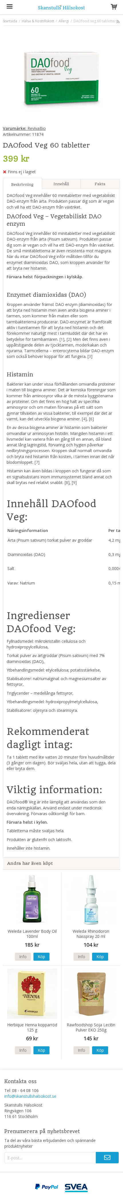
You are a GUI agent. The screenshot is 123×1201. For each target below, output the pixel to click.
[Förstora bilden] (61, 76)
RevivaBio (24, 128)
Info (23, 956)
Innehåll (61, 184)
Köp (41, 956)
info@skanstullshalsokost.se (30, 1096)
